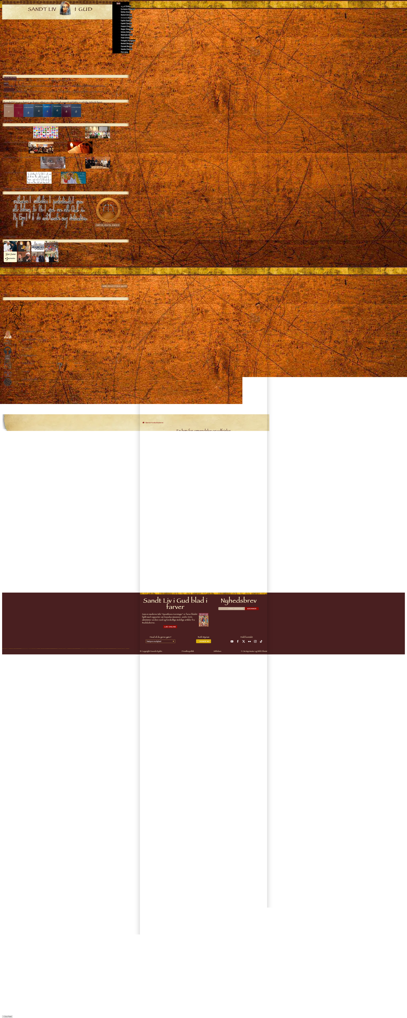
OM (7, 793)
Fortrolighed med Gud (21, 725)
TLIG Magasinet (15, 805)
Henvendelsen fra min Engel (19, 799)
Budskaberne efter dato (22, 693)
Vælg (12, 690)
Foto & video (14, 808)
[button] (16, 851)
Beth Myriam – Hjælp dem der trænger (23, 773)
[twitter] (243, 641)
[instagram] (255, 641)
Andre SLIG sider (16, 816)
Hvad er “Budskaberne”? (22, 673)
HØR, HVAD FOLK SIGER (114, 286)
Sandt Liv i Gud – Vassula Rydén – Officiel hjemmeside (34, 835)
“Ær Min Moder (19, 719)
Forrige (148, 552)
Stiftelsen (217, 651)
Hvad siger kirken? (21, 685)
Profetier (17, 728)
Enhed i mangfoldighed (22, 716)
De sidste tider (19, 722)
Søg (16, 708)
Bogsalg (13, 745)
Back (18, 688)
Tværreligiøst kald (16, 776)
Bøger (8, 742)
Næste (259, 552)
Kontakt (13, 813)
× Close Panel (7, 830)
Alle (8, 405)
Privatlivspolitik (188, 651)
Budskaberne (15, 670)
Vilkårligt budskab (20, 705)
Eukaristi (17, 730)
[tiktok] (261, 641)
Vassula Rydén (15, 796)
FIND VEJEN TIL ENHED (107, 225)
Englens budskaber (20, 696)
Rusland (8, 822)
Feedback (257, 573)
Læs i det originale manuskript (20, 750)
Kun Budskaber (22, 405)
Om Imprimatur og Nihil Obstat (255, 651)
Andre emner (19, 733)
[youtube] (232, 641)
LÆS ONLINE (170, 627)
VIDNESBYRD (10, 791)
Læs (16, 676)
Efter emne (14, 713)
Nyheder (13, 782)
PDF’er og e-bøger (16, 753)
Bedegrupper (14, 771)
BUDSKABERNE (11, 667)
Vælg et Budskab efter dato (16, 412)
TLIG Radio (14, 802)
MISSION (9, 759)
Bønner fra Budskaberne (22, 702)
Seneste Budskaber (21, 699)
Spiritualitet (18, 682)
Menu (6, 57)
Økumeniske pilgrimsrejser (19, 765)
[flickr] (249, 641)
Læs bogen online (16, 748)
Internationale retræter (18, 768)
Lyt (16, 679)
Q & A (12, 811)
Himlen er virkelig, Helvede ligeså (16, 825)
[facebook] (237, 641)
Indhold (204, 552)
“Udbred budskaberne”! (18, 779)
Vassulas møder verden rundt (20, 762)
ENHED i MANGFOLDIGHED (14, 788)
